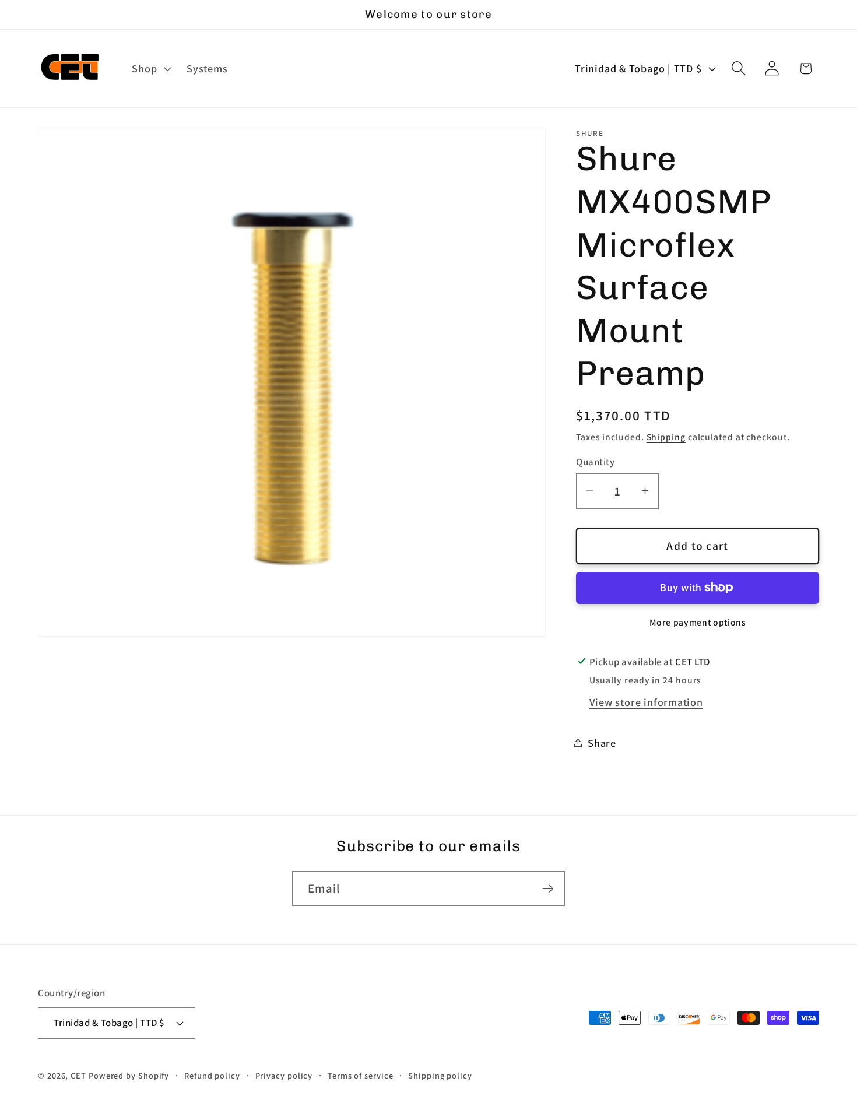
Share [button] (602, 742)
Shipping (666, 436)
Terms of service (361, 1074)
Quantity (595, 461)
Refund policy (212, 1074)
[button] (150, 69)
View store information (646, 701)
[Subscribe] (547, 889)
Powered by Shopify (129, 1074)
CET (78, 1074)
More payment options (697, 621)
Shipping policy (440, 1074)
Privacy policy (284, 1074)
